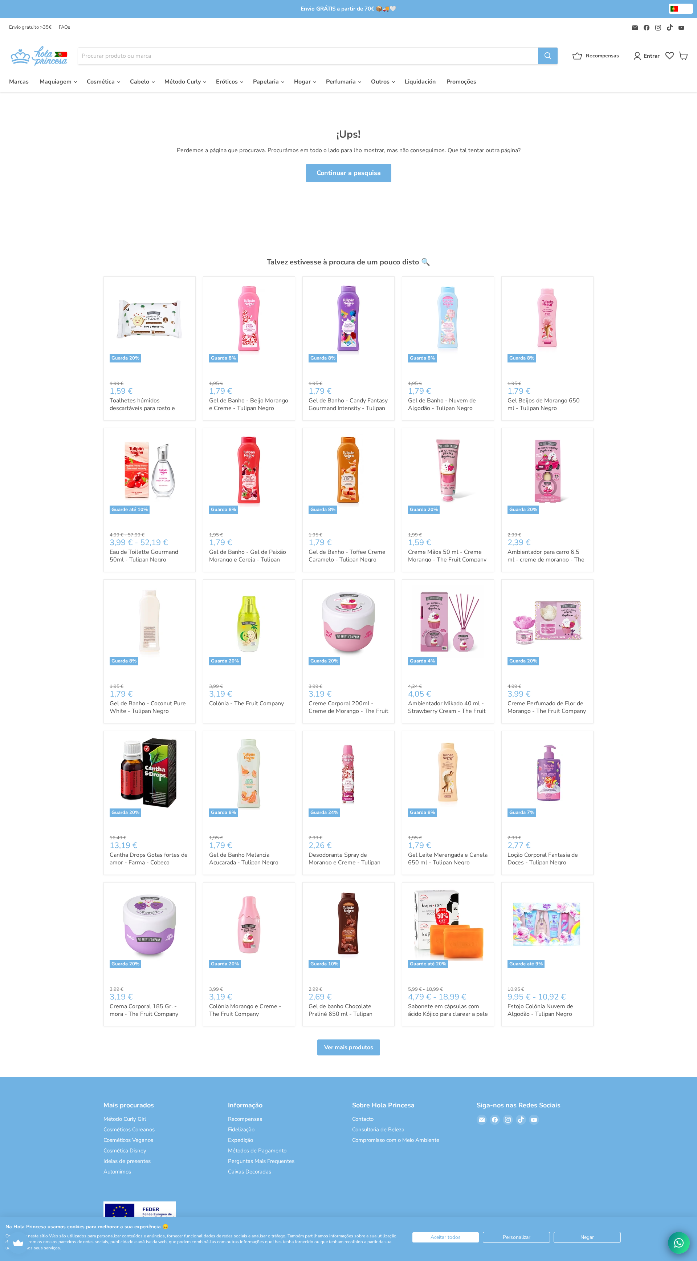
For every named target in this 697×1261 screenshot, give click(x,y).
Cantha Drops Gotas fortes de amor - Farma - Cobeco (149, 859)
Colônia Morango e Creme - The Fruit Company (245, 1010)
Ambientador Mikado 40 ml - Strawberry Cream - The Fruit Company (447, 711)
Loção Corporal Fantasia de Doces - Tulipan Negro (543, 859)
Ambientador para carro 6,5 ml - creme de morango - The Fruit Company (546, 559)
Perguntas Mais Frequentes (261, 1161)
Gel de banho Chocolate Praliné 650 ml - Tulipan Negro (340, 1014)
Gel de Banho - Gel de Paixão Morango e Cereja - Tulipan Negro (247, 559)
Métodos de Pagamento (257, 1150)
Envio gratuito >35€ (30, 27)
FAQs (64, 27)
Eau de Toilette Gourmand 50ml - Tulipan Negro (144, 556)
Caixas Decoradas (249, 1171)
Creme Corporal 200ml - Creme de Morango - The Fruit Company (348, 711)
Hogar (303, 82)
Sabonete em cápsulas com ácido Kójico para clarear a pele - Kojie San (448, 1014)
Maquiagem (56, 82)
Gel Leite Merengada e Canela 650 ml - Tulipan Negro (448, 859)
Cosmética (101, 82)
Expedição (240, 1140)
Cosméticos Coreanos (129, 1129)
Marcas (19, 82)
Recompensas (245, 1119)
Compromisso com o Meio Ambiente (395, 1140)
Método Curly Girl (124, 1119)
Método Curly (183, 82)
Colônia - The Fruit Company (246, 703)
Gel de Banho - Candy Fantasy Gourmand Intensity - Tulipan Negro (348, 408)
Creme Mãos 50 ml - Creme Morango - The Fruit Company (447, 556)
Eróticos (227, 82)
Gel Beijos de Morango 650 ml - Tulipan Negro (544, 404)
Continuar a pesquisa (349, 173)
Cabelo (140, 82)
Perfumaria (341, 82)
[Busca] (548, 56)
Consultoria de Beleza (378, 1129)
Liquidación (420, 82)
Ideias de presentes (127, 1161)
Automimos (117, 1171)
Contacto (363, 1119)
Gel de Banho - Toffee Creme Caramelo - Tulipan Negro (347, 556)
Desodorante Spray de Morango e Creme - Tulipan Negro (344, 862)
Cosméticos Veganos (128, 1140)
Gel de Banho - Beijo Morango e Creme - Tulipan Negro (248, 404)
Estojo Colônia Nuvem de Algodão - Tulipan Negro (540, 1010)
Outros (381, 82)
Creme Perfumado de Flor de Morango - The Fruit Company (547, 707)
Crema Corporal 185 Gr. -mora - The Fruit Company (144, 1010)
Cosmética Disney (124, 1150)
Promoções (461, 82)
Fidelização (241, 1129)
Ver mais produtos (348, 1047)
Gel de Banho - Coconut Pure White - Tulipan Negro (148, 707)
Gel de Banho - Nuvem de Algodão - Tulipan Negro (442, 404)
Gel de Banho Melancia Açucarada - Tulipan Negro (243, 859)
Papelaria (266, 82)
